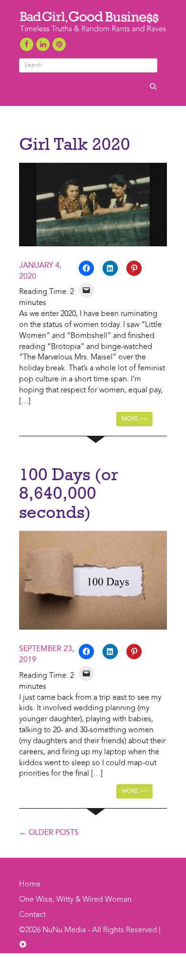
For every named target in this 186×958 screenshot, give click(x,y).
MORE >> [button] (134, 419)
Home (30, 884)
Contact (32, 915)
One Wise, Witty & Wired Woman (75, 900)
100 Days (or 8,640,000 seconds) (68, 493)
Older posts (49, 833)
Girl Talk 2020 (74, 144)
